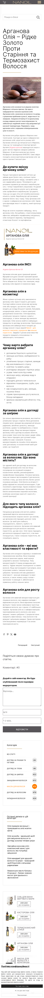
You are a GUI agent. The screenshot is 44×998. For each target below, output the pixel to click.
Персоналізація (22, 995)
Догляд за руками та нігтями (21, 761)
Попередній (22, 645)
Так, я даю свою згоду (22, 986)
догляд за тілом (21, 768)
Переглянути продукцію (26, 251)
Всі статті (11, 754)
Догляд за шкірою (21, 774)
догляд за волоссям (21, 792)
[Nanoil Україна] (22, 2)
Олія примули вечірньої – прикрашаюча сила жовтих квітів (19, 828)
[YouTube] (15, 634)
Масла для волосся (21, 786)
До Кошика (24, 905)
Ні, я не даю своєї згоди (22, 990)
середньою (23, 330)
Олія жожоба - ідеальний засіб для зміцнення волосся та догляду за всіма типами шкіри (21, 838)
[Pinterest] (7, 634)
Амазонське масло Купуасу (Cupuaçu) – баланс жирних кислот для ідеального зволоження (19, 874)
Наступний (35, 645)
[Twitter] (11, 634)
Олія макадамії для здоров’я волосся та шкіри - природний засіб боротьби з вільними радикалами (20, 861)
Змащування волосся (21, 780)
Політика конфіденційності (15, 966)
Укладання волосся (21, 798)
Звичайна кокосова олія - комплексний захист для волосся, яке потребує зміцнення (18, 849)
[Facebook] (4, 634)
